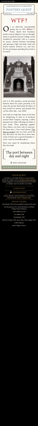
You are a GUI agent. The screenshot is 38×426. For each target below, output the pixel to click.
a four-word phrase (27, 180)
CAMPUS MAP (19, 188)
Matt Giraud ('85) (24, 198)
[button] (8, 1)
